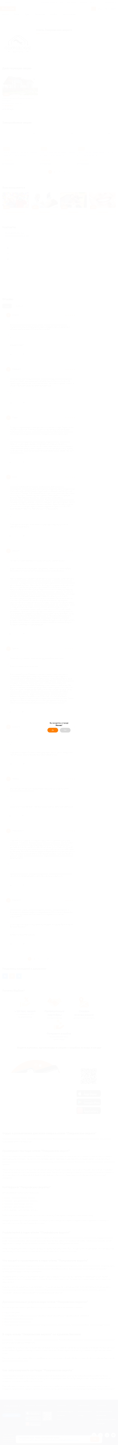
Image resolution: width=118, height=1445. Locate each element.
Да (53, 730)
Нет (65, 730)
